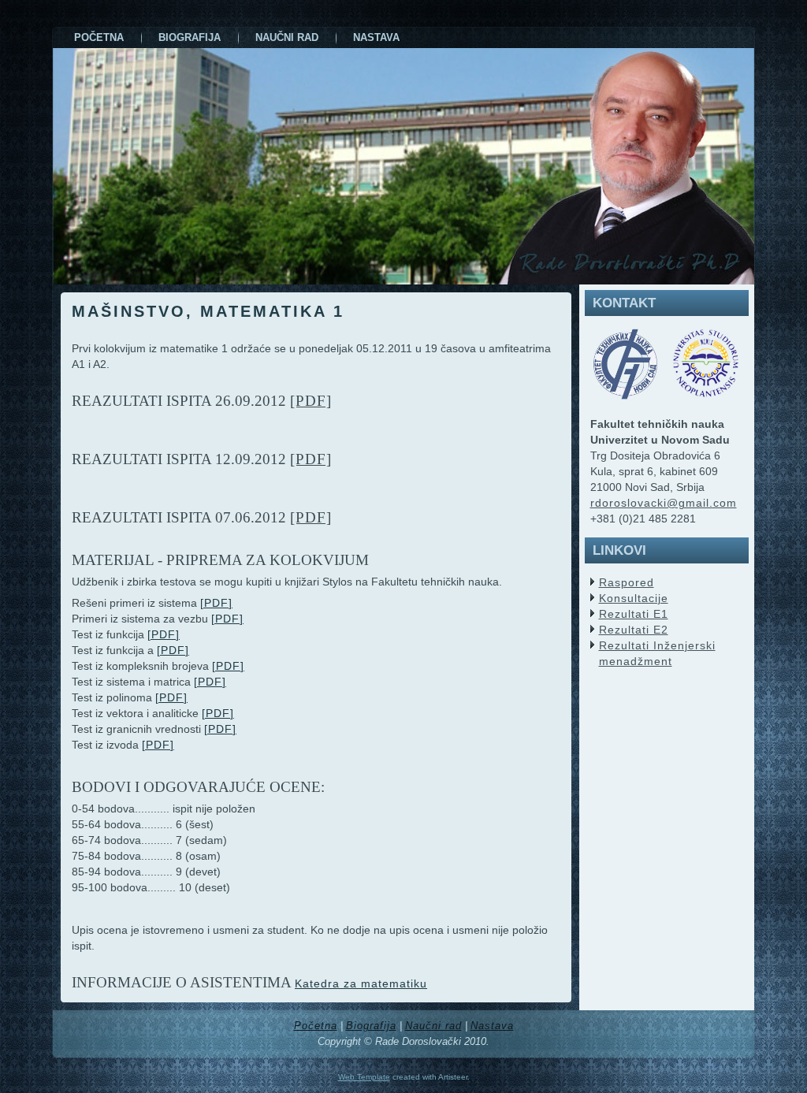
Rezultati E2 (633, 629)
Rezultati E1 (633, 614)
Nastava (492, 1026)
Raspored (626, 582)
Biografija (371, 1026)
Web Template (364, 1077)
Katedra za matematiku (361, 983)
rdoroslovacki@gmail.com (663, 502)
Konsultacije (633, 598)
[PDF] (311, 400)
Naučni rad (433, 1026)
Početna (315, 1026)
